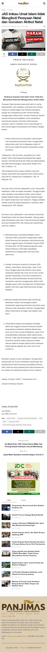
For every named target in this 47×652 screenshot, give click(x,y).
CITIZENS (10, 10)
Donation (36, 614)
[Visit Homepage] (23, 3)
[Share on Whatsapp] (31, 54)
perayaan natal (14, 421)
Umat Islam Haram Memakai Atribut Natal (17, 425)
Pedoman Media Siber (9, 616)
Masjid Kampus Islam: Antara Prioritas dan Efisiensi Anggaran (28, 564)
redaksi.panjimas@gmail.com (16, 636)
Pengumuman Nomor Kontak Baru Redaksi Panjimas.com (28, 506)
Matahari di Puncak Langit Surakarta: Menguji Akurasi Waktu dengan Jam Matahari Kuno (26, 583)
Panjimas (23, 647)
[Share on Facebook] (12, 54)
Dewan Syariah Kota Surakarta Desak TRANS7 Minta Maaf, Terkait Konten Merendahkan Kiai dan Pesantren (26, 553)
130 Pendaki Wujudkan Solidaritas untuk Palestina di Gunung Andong (27, 573)
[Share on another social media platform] (41, 54)
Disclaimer (20, 614)
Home (3, 10)
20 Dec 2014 (6, 26)
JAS (40, 418)
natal (4, 421)
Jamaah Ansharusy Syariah (27, 418)
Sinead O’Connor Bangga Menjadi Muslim (27, 515)
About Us (5, 614)
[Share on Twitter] (22, 54)
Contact (12, 614)
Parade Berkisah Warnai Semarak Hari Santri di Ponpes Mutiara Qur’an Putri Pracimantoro (28, 543)
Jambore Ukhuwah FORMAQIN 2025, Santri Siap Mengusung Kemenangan (28, 524)
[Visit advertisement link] (23, 478)
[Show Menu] (3, 3)
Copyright (29, 614)
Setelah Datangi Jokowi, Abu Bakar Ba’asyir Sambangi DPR (28, 533)
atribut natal (11, 418)
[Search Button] (44, 3)
